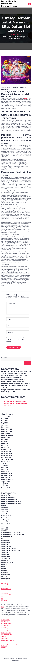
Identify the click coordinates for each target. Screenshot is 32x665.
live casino (4, 518)
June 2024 (5, 465)
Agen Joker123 (6, 495)
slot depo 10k (5, 554)
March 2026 (5, 427)
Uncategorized (6, 578)
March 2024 (5, 471)
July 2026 (4, 419)
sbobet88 (4, 528)
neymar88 (4, 522)
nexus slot (4, 636)
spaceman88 (5, 574)
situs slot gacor (6, 536)
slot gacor (4, 560)
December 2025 (6, 429)
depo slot (4, 510)
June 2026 (5, 421)
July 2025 (4, 439)
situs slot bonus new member (11, 532)
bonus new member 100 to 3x (11, 501)
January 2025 (6, 451)
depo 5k (3, 647)
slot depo (4, 552)
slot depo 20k (5, 556)
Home (12, 35)
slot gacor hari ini (7, 562)
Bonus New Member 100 (10, 401)
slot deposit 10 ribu (6, 634)
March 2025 (5, 447)
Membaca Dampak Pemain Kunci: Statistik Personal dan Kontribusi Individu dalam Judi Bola (15, 386)
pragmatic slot (5, 638)
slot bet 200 (5, 540)
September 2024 (7, 459)
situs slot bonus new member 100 (12, 534)
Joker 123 (4, 512)
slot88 (3, 568)
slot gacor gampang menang (9, 644)
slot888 (4, 570)
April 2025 (4, 445)
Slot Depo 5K (5, 558)
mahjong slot (5, 520)
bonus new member (8, 497)
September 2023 (7, 480)
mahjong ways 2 (5, 593)
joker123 (3, 587)
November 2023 (6, 475)
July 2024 (4, 463)
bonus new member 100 (9, 499)
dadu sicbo (5, 508)
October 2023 (6, 478)
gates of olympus (6, 633)
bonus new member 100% (8, 640)
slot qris (4, 564)
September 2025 (7, 435)
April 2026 (4, 425)
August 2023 (5, 482)
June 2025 (4, 441)
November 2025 (6, 431)
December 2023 (6, 473)
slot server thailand (6, 623)
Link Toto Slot (6, 516)
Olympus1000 (5, 524)
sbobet (3, 526)
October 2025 (6, 433)
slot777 (26, 98)
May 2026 (4, 423)
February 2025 (6, 449)
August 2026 (5, 417)
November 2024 (6, 455)
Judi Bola (4, 514)
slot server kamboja (6, 631)
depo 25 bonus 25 (6, 588)
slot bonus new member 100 (10, 550)
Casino (3, 506)
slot (2, 597)
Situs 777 (4, 530)
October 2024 (6, 457)
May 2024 (4, 467)
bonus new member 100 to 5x (11, 504)
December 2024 (6, 453)
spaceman (4, 572)
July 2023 (4, 484)
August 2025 (5, 437)
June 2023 (4, 486)
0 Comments (6, 89)
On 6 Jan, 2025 (5, 87)
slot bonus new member (9, 548)
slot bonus (4, 544)
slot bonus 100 (6, 546)
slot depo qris (5, 642)
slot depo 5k (4, 583)
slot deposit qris (5, 625)
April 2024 (4, 469)
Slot (17, 35)
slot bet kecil (5, 542)
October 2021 (5, 488)
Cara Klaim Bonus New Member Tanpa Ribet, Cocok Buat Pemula (15, 403)
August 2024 (5, 461)
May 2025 (4, 443)
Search (4, 358)
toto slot (4, 576)
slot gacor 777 (5, 629)
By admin (15, 87)
